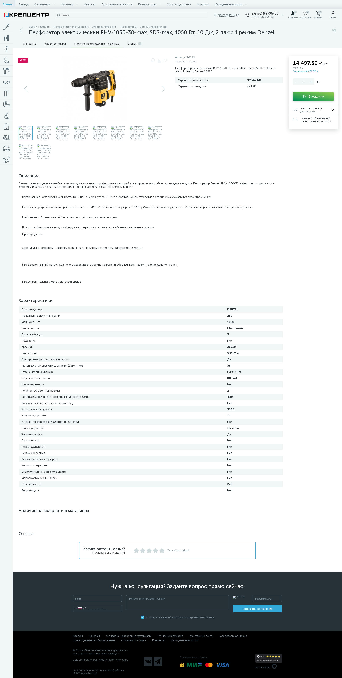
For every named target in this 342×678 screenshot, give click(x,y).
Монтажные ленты (201, 636)
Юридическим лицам (229, 4)
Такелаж (94, 636)
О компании (42, 4)
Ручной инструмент (170, 636)
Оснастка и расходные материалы (128, 636)
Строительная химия (233, 636)
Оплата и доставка (179, 4)
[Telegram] (158, 661)
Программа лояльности (116, 4)
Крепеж (78, 636)
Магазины (67, 4)
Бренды (23, 4)
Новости (90, 4)
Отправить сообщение (258, 608)
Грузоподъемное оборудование (94, 640)
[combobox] (79, 608)
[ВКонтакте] (148, 661)
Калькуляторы (147, 4)
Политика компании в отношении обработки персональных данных (98, 671)
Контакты (203, 4)
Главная (8, 4)
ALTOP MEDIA (262, 667)
